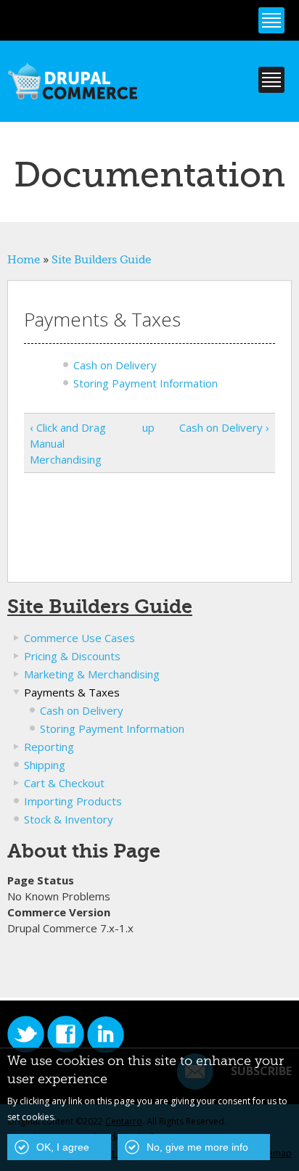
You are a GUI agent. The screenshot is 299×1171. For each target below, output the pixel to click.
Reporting (49, 746)
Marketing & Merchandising (92, 674)
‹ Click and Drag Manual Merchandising (68, 443)
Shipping (44, 764)
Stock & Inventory (68, 819)
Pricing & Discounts (72, 656)
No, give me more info (197, 1147)
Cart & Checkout (64, 783)
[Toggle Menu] (271, 20)
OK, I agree (62, 1147)
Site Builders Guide (101, 259)
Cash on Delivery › (224, 427)
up (147, 427)
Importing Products (73, 801)
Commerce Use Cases (79, 637)
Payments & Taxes (72, 692)
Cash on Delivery (115, 365)
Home (23, 259)
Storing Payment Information (145, 383)
